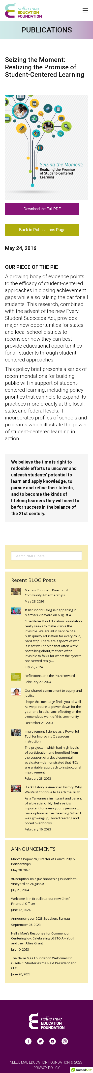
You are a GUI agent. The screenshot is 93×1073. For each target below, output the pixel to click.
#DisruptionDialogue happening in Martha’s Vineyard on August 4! (50, 612)
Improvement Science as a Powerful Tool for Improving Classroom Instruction (52, 736)
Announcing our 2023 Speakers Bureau (40, 918)
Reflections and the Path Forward (50, 675)
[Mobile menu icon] (85, 10)
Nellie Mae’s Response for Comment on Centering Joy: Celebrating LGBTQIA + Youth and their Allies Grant (43, 938)
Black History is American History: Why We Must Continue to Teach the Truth (53, 789)
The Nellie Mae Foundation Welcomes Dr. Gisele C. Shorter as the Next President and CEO (43, 963)
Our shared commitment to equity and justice (53, 693)
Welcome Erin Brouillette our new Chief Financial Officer (40, 901)
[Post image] (16, 591)
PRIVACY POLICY (46, 1068)
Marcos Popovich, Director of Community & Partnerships (46, 592)
